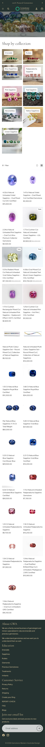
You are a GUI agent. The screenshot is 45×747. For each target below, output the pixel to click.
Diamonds (6, 663)
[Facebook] (3, 735)
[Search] (8, 8)
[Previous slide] (3, 3)
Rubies (4, 658)
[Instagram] (7, 735)
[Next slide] (42, 3)
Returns (5, 689)
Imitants (5, 676)
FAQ (4, 706)
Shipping (5, 693)
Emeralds (5, 650)
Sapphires (6, 654)
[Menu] (3, 9)
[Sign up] (39, 728)
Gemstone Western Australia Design (26, 743)
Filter (7, 165)
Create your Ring (8, 697)
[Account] (36, 8)
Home (18, 21)
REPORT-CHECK (8, 701)
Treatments (6, 671)
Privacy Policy (7, 684)
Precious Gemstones (10, 667)
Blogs (4, 710)
